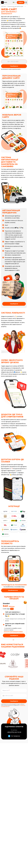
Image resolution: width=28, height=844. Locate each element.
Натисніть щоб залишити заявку (13, 631)
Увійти (21, 2)
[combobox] (9, 61)
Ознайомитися (13, 590)
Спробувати (14, 66)
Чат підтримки (15, 736)
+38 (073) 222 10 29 (14, 732)
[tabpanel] (14, 620)
